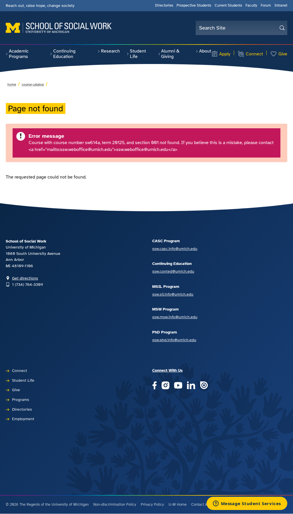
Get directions (25, 278)
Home (11, 84)
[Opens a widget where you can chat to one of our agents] (246, 504)
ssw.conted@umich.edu (173, 271)
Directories (164, 5)
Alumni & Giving (170, 53)
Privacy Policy (152, 504)
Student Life (138, 53)
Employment (23, 418)
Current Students (228, 5)
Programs (20, 399)
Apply (224, 54)
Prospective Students (194, 5)
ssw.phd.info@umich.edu (174, 339)
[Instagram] (165, 386)
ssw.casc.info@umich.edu (174, 248)
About (205, 51)
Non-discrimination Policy (114, 504)
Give (282, 54)
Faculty (251, 5)
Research (110, 51)
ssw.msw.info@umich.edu (174, 316)
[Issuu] (204, 386)
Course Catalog (33, 84)
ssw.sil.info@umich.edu (172, 294)
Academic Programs (19, 53)
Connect (254, 54)
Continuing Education (64, 53)
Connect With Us (167, 370)
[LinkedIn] (191, 386)
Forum (266, 5)
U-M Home (178, 504)
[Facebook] (154, 386)
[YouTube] (178, 386)
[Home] (59, 28)
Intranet (280, 5)
